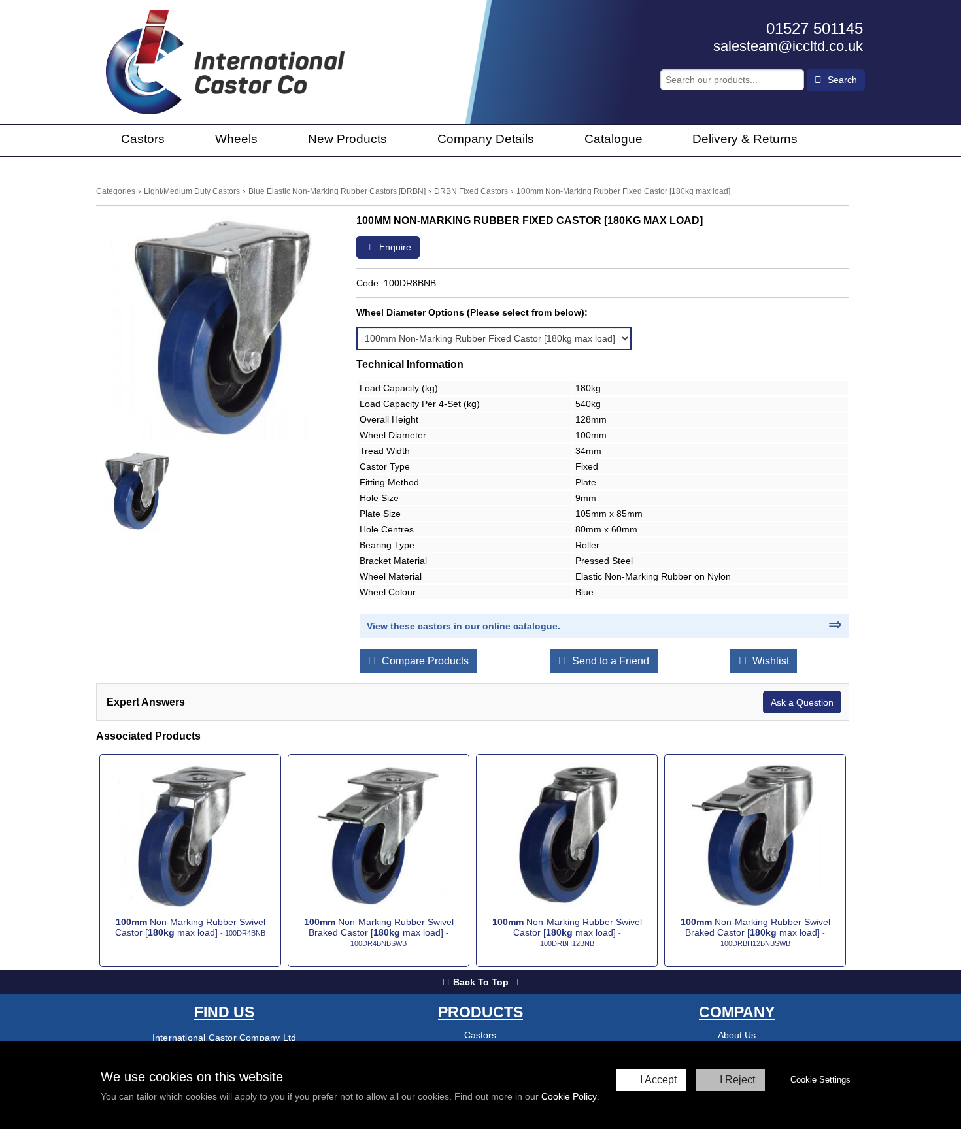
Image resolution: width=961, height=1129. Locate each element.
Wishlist (769, 660)
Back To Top (481, 982)
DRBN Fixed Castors (471, 191)
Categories (115, 191)
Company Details (485, 139)
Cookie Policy (569, 1096)
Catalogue (613, 139)
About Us (737, 1035)
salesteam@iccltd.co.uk (788, 46)
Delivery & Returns (745, 139)
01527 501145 (814, 28)
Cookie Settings (820, 1080)
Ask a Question (802, 702)
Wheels (236, 139)
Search (841, 79)
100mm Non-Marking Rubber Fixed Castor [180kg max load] (623, 191)
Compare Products (424, 660)
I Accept (658, 1079)
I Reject (737, 1079)
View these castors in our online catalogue (462, 626)
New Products (347, 139)
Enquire (394, 247)
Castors (143, 139)
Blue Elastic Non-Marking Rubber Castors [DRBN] (337, 191)
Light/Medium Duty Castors (192, 191)
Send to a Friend (609, 660)
